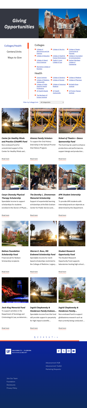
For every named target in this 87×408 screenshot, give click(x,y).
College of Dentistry (59, 77)
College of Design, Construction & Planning (74, 51)
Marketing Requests (53, 369)
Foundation (11, 381)
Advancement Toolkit (54, 366)
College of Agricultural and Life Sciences (43, 51)
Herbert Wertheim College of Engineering (74, 62)
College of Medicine (75, 77)
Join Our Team (12, 378)
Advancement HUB (53, 363)
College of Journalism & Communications (76, 57)
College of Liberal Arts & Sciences (42, 61)
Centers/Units (14, 51)
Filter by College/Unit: (31, 102)
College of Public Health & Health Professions (42, 86)
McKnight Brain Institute (73, 85)
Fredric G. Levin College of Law (57, 61)
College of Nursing (58, 80)
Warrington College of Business (43, 68)
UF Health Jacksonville (57, 92)
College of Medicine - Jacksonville (43, 81)
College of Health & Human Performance (59, 57)
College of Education (43, 56)
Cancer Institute (42, 77)
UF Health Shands (42, 91)
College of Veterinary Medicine (59, 85)
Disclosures (11, 385)
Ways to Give (15, 57)
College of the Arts (58, 49)
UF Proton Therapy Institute (75, 92)
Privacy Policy (12, 388)
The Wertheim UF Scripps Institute (42, 96)
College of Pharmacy (75, 80)
